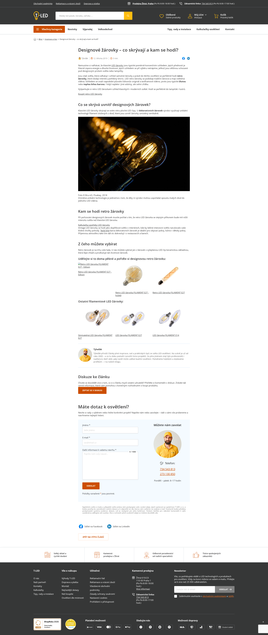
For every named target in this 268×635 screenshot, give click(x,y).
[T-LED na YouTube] (160, 628)
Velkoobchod (105, 29)
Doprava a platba (92, 3)
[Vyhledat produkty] (128, 16)
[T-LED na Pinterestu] (169, 628)
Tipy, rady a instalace (179, 29)
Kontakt (229, 29)
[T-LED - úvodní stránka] (41, 15)
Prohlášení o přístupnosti (102, 601)
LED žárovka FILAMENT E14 (166, 335)
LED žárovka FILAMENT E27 (128, 335)
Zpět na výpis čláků (93, 537)
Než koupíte (67, 593)
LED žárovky (117, 65)
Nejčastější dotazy (70, 590)
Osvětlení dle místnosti (73, 597)
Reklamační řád (97, 578)
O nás (36, 578)
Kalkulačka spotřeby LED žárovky (94, 225)
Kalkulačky (39, 590)
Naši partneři (40, 582)
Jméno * (86, 425)
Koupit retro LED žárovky (90, 94)
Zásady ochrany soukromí (102, 593)
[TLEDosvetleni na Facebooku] (141, 628)
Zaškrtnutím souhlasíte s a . (206, 596)
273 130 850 (167, 474)
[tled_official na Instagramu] (150, 628)
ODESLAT (91, 485)
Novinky (72, 29)
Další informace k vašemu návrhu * (99, 450)
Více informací (143, 588)
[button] (191, 16)
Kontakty (38, 586)
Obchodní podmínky (43, 3)
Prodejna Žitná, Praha (143, 3)
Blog (40, 39)
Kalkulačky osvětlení (208, 29)
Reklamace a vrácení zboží (68, 3)
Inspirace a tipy (51, 39)
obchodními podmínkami (214, 596)
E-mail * (86, 437)
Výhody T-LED (68, 578)
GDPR (231, 596)
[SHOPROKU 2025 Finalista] (49, 624)
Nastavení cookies (98, 597)
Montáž (65, 586)
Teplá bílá (104, 230)
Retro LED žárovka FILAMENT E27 (169, 292)
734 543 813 (207, 3)
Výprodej (87, 29)
